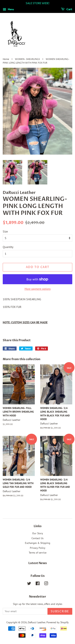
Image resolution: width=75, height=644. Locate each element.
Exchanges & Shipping (37, 543)
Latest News (37, 563)
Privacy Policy (37, 548)
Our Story (37, 533)
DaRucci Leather (36, 622)
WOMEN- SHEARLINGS (27, 59)
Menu (10, 9)
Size (5, 231)
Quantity (8, 247)
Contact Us (37, 538)
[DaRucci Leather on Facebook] (37, 584)
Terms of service (37, 552)
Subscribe (60, 611)
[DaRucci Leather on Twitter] (29, 584)
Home (6, 59)
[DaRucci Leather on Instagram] (46, 584)
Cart (69, 9)
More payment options (38, 289)
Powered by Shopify (57, 622)
